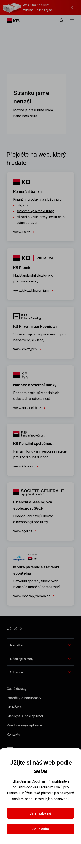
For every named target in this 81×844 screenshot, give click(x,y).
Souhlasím (40, 829)
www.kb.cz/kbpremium (31, 290)
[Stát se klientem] (61, 20)
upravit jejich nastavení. (51, 799)
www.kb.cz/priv (25, 349)
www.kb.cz (22, 232)
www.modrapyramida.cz (32, 596)
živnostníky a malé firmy (35, 211)
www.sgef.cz (23, 531)
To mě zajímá (44, 10)
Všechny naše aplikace (24, 725)
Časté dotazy (17, 689)
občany (22, 205)
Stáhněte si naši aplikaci (25, 716)
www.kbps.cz (24, 466)
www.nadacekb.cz (27, 408)
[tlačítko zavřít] (70, 7)
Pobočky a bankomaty (24, 698)
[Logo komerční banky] (16, 20)
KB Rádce (14, 707)
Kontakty (13, 734)
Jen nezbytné (40, 813)
